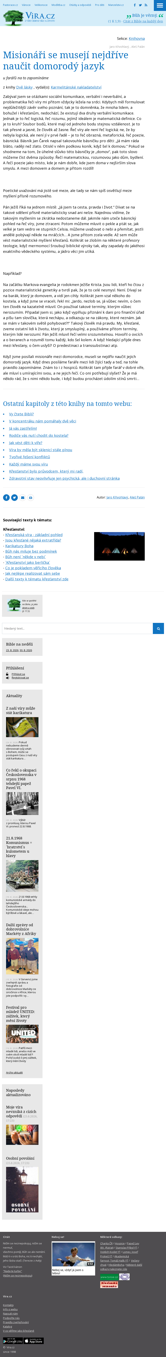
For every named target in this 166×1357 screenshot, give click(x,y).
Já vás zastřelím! (23, 428)
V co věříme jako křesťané (18, 1331)
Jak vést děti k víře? (25, 442)
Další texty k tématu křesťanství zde (36, 579)
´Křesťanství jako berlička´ (27, 562)
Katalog (7, 1326)
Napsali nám (10, 1313)
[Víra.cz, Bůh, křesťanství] (29, 18)
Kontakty (8, 1305)
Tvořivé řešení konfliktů (29, 456)
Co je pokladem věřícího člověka (33, 567)
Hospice (120, 1243)
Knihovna (137, 38)
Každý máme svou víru (28, 464)
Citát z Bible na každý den (143, 21)
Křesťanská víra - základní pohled (34, 534)
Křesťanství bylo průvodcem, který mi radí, (46, 471)
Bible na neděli (19, 644)
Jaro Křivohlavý (119, 47)
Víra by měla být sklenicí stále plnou (40, 449)
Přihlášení (15, 668)
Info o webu (10, 1309)
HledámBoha (116, 1265)
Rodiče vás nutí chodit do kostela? (38, 435)
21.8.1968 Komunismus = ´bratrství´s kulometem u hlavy (19, 847)
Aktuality (14, 695)
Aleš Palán (138, 47)
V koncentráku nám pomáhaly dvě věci (42, 421)
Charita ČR (106, 1243)
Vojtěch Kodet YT (110, 1252)
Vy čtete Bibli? (21, 414)
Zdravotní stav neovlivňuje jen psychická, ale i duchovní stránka (64, 478)
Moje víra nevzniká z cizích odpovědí (21, 1111)
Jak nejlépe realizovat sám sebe (32, 573)
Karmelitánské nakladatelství (76, 87)
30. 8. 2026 (26, 650)
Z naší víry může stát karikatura (20, 710)
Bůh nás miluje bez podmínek (31, 551)
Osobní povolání (20, 1158)
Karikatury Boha (19, 545)
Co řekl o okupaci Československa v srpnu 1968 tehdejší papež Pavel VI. (21, 779)
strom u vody (28, 607)
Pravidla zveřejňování (16, 1322)
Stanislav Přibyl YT (126, 1247)
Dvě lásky (24, 87)
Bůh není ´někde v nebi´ (25, 556)
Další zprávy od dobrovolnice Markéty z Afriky (21, 929)
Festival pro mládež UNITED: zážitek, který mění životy (20, 1014)
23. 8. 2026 (12, 650)
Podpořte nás (11, 1318)
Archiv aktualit (14, 1072)
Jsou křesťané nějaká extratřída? (33, 540)
